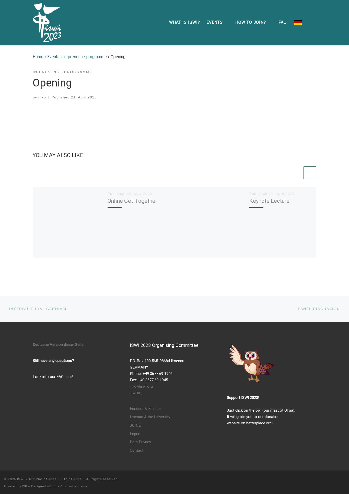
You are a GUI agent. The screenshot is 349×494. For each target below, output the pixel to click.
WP (24, 486)
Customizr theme (73, 486)
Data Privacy (140, 442)
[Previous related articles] (295, 172)
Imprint (136, 434)
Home (38, 56)
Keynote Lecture (269, 201)
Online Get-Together (132, 201)
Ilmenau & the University (150, 417)
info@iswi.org (141, 386)
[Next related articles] (310, 172)
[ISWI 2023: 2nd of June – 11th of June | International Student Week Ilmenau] (47, 22)
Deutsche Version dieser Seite (58, 344)
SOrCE (135, 425)
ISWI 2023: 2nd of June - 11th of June (49, 479)
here (68, 376)
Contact (136, 450)
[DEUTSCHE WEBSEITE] (298, 22)
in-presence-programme (85, 56)
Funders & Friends (145, 408)
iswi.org (136, 392)
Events (53, 56)
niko (42, 97)
